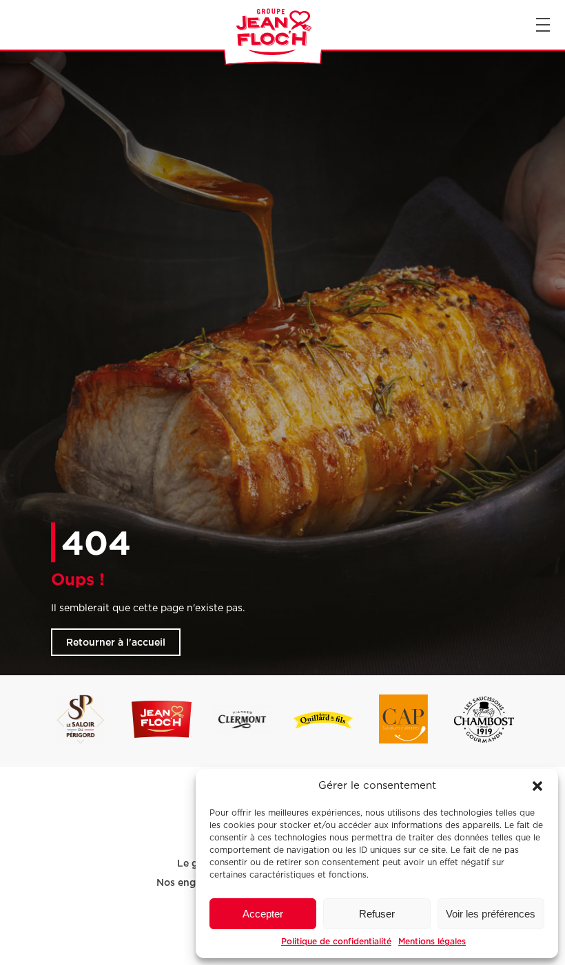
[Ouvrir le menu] (543, 25)
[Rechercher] (12, 24)
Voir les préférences (490, 914)
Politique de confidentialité (336, 941)
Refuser (377, 914)
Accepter (263, 914)
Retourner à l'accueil (115, 642)
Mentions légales (432, 941)
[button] (537, 786)
